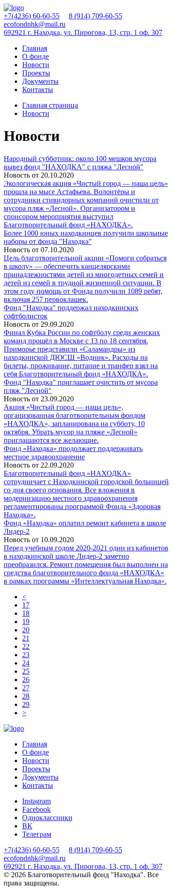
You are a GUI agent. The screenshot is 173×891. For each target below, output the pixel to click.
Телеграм (36, 834)
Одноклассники (47, 818)
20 (26, 630)
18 (26, 613)
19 (26, 621)
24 (26, 663)
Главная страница (50, 105)
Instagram (36, 801)
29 (26, 704)
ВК (27, 826)
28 (26, 696)
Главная (34, 48)
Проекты (36, 73)
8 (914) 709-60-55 (95, 16)
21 (26, 638)
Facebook (36, 809)
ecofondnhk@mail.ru (35, 24)
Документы (40, 81)
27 (26, 688)
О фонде (35, 56)
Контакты (37, 89)
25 (26, 671)
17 (26, 605)
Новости (35, 65)
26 (26, 679)
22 (26, 646)
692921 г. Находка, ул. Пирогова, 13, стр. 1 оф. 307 (83, 32)
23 (26, 655)
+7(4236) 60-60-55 (32, 16)
